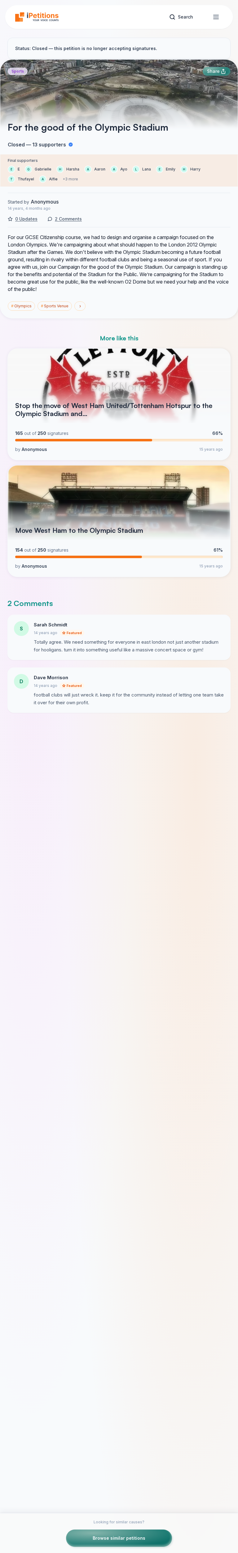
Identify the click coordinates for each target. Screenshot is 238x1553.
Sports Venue (54, 306)
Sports (17, 71)
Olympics (21, 306)
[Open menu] (216, 17)
